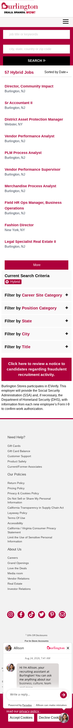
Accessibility (15, 523)
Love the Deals (17, 568)
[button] (56, 72)
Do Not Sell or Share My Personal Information (29, 500)
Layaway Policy (17, 512)
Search (35, 60)
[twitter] (41, 614)
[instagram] (10, 614)
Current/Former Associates (25, 466)
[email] (62, 614)
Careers (13, 557)
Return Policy (16, 483)
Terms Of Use (16, 518)
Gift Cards (14, 445)
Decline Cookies (51, 717)
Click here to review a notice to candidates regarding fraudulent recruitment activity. (37, 369)
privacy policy (29, 711)
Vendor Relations (18, 578)
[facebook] (21, 614)
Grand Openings (18, 563)
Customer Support (19, 456)
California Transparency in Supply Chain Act (36, 507)
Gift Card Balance (19, 451)
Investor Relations (19, 588)
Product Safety (17, 461)
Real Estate (15, 583)
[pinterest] (52, 614)
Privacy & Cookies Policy (23, 493)
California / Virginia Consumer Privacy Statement (32, 530)
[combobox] (36, 34)
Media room (15, 573)
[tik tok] (31, 614)
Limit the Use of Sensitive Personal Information (30, 539)
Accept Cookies (21, 717)
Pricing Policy (16, 488)
